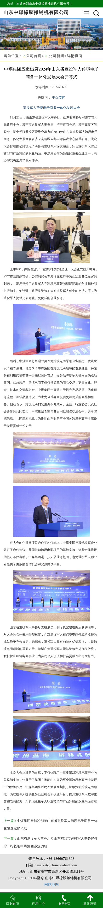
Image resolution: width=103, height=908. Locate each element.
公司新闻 (56, 56)
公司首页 (33, 56)
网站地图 (51, 884)
